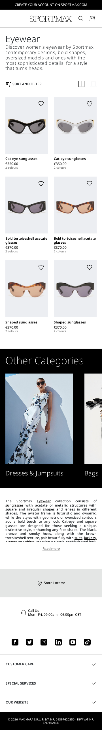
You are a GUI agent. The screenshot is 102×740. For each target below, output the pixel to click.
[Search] (81, 19)
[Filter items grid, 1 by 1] (93, 84)
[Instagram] (43, 642)
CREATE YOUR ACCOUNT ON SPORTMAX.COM (51, 4)
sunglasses (14, 505)
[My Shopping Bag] (92, 19)
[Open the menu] (8, 19)
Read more (51, 548)
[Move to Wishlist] (41, 104)
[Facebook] (15, 642)
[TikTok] (87, 642)
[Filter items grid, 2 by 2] (81, 84)
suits (78, 537)
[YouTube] (72, 642)
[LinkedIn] (58, 642)
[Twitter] (29, 642)
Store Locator (54, 582)
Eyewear (44, 501)
